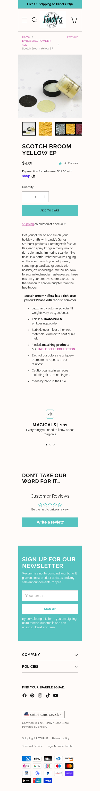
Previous (72, 36)
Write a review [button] (50, 522)
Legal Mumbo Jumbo (60, 746)
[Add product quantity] (44, 197)
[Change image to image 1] (29, 129)
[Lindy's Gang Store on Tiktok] (48, 696)
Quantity (28, 187)
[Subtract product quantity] (26, 197)
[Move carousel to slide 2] (50, 444)
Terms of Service (32, 746)
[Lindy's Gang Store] (53, 19)
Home (26, 36)
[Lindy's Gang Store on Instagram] (40, 696)
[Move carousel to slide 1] (46, 444)
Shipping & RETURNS (35, 738)
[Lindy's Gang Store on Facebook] (24, 696)
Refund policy (60, 738)
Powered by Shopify (34, 726)
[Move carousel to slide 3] (54, 444)
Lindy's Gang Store (57, 722)
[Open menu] (25, 20)
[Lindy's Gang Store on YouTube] (55, 696)
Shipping (28, 224)
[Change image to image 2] (45, 129)
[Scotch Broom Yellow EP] (50, 86)
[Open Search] (34, 20)
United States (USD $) (44, 715)
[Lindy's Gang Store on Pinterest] (32, 696)
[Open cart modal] (74, 20)
